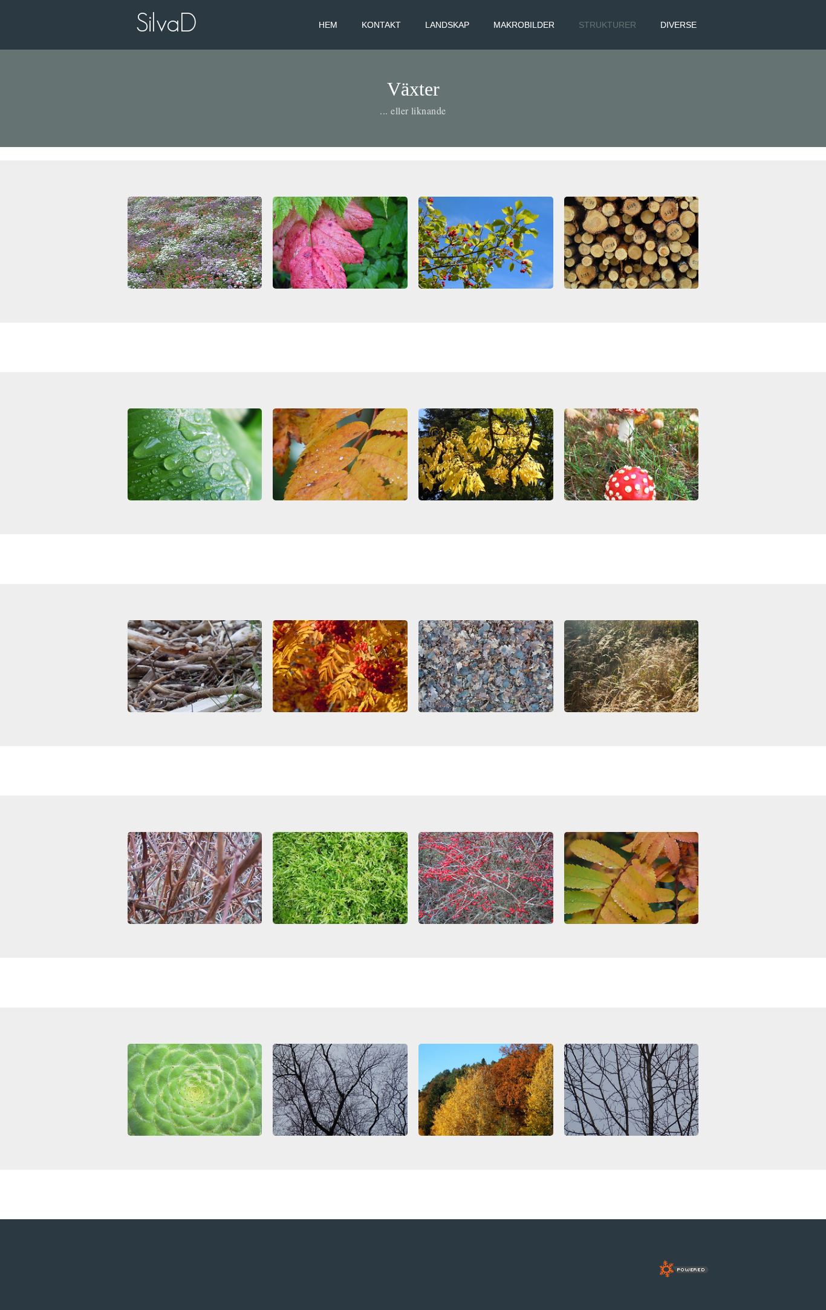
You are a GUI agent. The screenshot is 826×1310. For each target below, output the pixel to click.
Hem (328, 25)
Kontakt (381, 25)
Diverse (678, 25)
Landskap (447, 25)
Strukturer (607, 25)
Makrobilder (523, 25)
